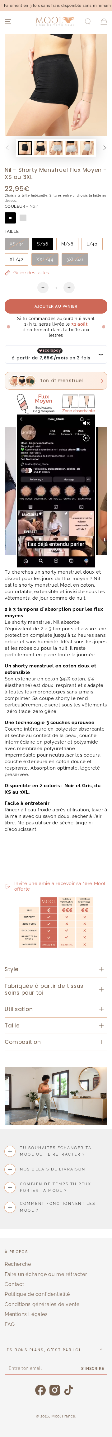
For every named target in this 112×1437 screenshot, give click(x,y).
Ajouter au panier (56, 306)
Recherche (18, 1264)
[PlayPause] (12, 871)
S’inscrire (92, 1368)
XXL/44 (45, 259)
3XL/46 (75, 259)
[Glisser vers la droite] (105, 148)
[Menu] (8, 21)
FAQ (10, 1324)
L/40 (92, 243)
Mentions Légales (26, 1314)
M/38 (67, 243)
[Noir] (10, 218)
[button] (88, 21)
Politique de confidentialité (37, 1294)
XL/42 (16, 259)
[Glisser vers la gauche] (7, 148)
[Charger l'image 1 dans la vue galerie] (25, 148)
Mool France (63, 1416)
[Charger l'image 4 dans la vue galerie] (71, 148)
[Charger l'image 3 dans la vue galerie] (56, 148)
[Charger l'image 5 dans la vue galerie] (87, 148)
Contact (14, 1284)
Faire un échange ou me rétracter (46, 1274)
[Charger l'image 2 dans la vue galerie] (40, 148)
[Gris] (23, 218)
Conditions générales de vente (42, 1304)
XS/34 (17, 243)
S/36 (42, 243)
